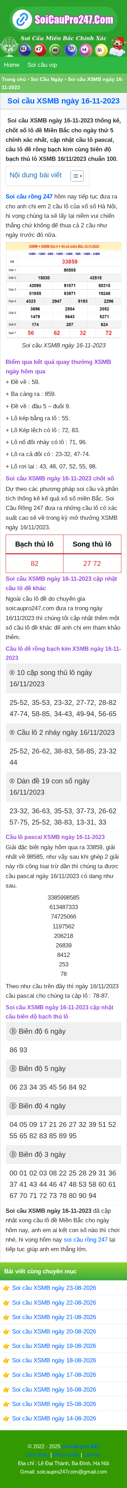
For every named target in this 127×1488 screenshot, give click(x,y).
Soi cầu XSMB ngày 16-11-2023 (63, 100)
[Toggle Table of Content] (73, 176)
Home (11, 65)
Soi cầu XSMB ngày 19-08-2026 (54, 1346)
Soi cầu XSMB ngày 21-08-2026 (54, 1317)
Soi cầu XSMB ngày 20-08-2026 (54, 1331)
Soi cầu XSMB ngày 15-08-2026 (54, 1404)
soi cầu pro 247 (80, 1446)
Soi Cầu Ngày (47, 79)
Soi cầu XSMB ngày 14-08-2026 (54, 1418)
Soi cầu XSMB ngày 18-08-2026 (54, 1360)
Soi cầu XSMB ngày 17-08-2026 (54, 1375)
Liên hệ (92, 1455)
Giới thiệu (38, 1455)
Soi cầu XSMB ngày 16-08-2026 (54, 1389)
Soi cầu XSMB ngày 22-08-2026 (54, 1302)
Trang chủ (14, 79)
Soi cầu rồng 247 (29, 196)
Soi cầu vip (42, 65)
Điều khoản (66, 1455)
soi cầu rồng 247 (86, 1239)
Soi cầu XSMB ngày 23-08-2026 (54, 1288)
